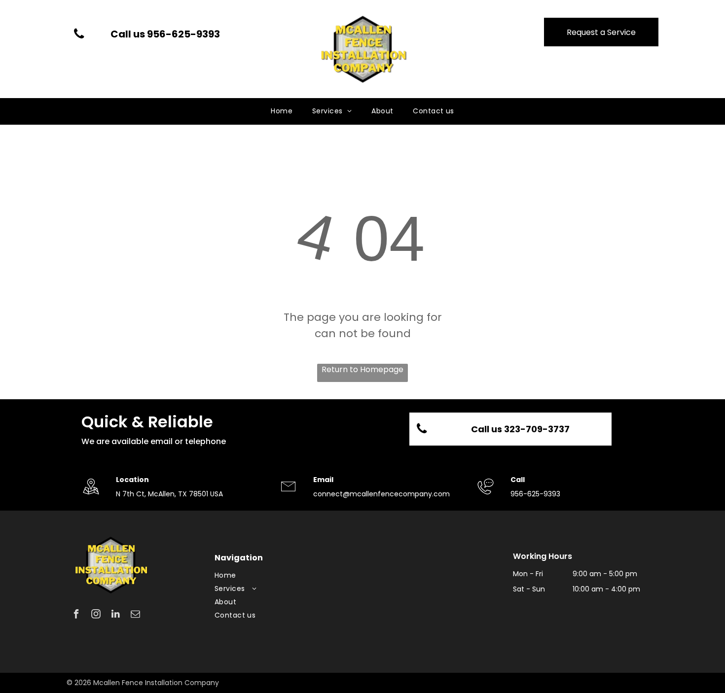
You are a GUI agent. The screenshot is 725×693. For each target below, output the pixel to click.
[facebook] (76, 615)
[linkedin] (116, 615)
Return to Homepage (362, 369)
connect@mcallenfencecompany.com (381, 494)
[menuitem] (281, 111)
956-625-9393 (535, 494)
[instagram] (96, 615)
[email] (135, 615)
